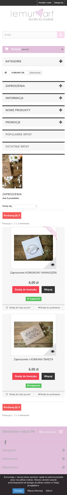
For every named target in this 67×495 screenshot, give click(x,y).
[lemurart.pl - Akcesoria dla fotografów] (33, 15)
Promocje (12, 122)
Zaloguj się (58, 3)
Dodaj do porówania (50, 307)
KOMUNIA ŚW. (18, 73)
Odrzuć (49, 491)
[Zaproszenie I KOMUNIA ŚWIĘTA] (33, 334)
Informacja (14, 98)
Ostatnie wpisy (17, 146)
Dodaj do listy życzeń (19, 307)
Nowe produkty (17, 110)
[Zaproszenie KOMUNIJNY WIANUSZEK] (33, 247)
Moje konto (10, 467)
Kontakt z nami (45, 3)
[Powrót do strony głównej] (6, 73)
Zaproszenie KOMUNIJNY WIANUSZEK (33, 272)
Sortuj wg (7, 206)
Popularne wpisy (18, 134)
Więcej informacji (35, 491)
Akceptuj (18, 491)
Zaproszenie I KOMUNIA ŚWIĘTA (33, 359)
